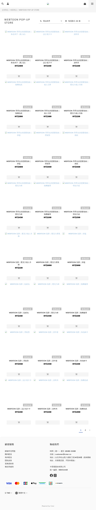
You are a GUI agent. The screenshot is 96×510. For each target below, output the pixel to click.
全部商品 (5, 10)
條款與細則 (9, 466)
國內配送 (8, 454)
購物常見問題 (10, 451)
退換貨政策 (9, 463)
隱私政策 (8, 460)
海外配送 (8, 457)
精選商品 (13, 10)
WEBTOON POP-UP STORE (29, 10)
